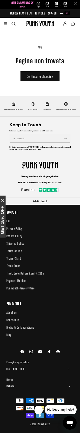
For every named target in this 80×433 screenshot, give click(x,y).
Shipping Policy (15, 243)
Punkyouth (44, 424)
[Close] (2, 200)
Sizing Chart (13, 258)
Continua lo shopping (40, 76)
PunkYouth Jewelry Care (20, 288)
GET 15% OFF (2, 220)
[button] (5, 23)
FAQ (8, 221)
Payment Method (16, 281)
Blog (9, 335)
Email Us (44, 201)
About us (11, 312)
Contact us (13, 320)
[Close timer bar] (75, 3)
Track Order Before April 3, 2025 (25, 273)
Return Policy (14, 236)
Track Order (13, 266)
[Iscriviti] (65, 138)
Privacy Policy (14, 228)
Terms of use (14, 251)
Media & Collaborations (20, 327)
